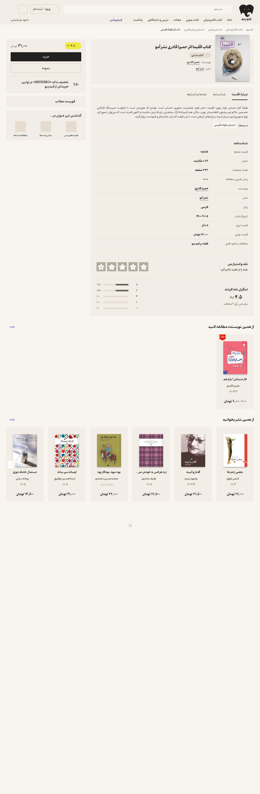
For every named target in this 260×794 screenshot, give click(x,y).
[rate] (143, 266)
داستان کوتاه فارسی (170, 30)
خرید (46, 56)
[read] (20, 126)
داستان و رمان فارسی (194, 29)
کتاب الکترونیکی (234, 29)
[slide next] (11, 464)
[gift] (117, 69)
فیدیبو (249, 29)
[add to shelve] (71, 126)
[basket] (22, 9)
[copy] (14, 84)
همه (12, 327)
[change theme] (10, 9)
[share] (126, 69)
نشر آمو (200, 69)
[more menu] (99, 69)
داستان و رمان (215, 29)
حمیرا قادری (193, 62)
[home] (246, 13)
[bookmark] (108, 69)
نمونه (46, 68)
